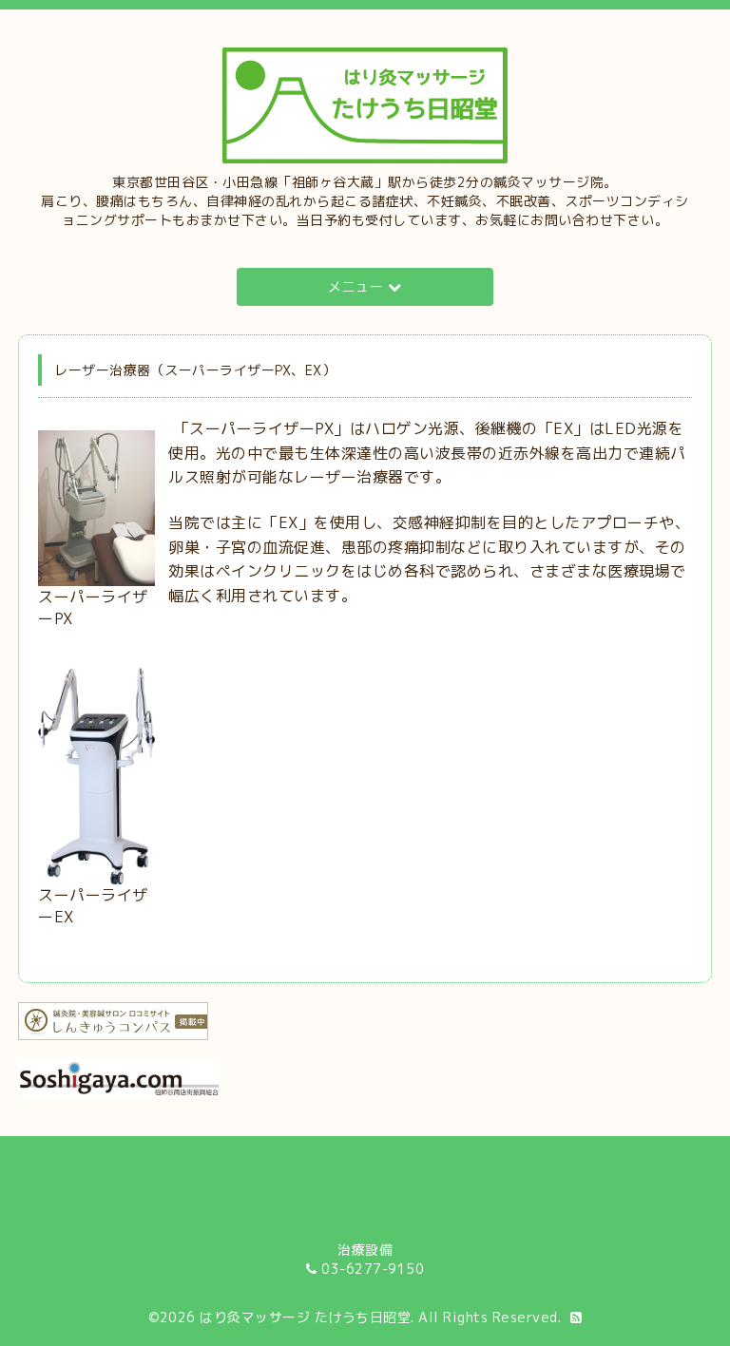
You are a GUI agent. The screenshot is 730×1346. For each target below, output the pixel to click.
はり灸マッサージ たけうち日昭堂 (305, 1317)
